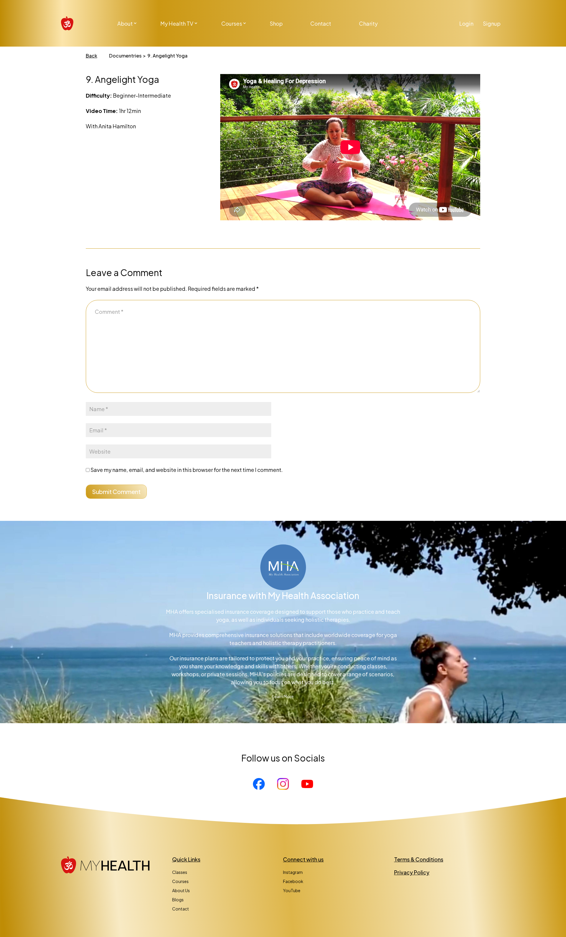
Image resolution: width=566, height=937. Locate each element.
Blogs (178, 899)
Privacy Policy (412, 872)
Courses (231, 23)
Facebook (293, 881)
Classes (179, 872)
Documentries (125, 55)
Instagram (293, 872)
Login (466, 23)
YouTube (291, 890)
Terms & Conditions (418, 859)
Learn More (283, 696)
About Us (181, 890)
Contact (320, 23)
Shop (276, 23)
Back (91, 55)
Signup (492, 23)
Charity (368, 23)
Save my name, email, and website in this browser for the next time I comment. (187, 469)
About (125, 23)
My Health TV (176, 23)
